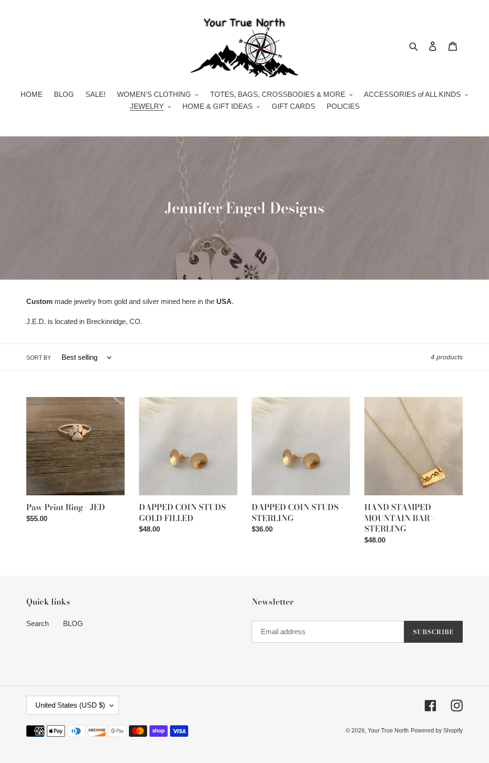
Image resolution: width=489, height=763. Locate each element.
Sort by (38, 358)
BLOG (73, 623)
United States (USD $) (70, 705)
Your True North (388, 730)
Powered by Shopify (437, 730)
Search (37, 623)
